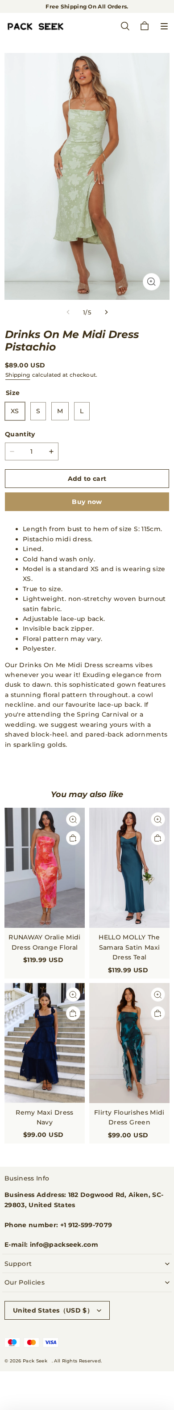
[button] (164, 26)
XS (15, 411)
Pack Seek (35, 1361)
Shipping (17, 374)
